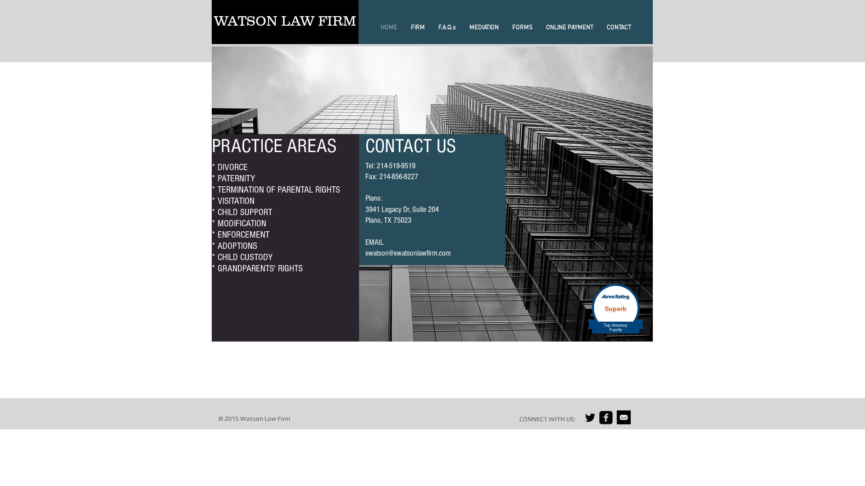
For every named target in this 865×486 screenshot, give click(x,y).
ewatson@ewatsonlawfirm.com (408, 253)
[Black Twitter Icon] (590, 417)
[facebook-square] (606, 417)
